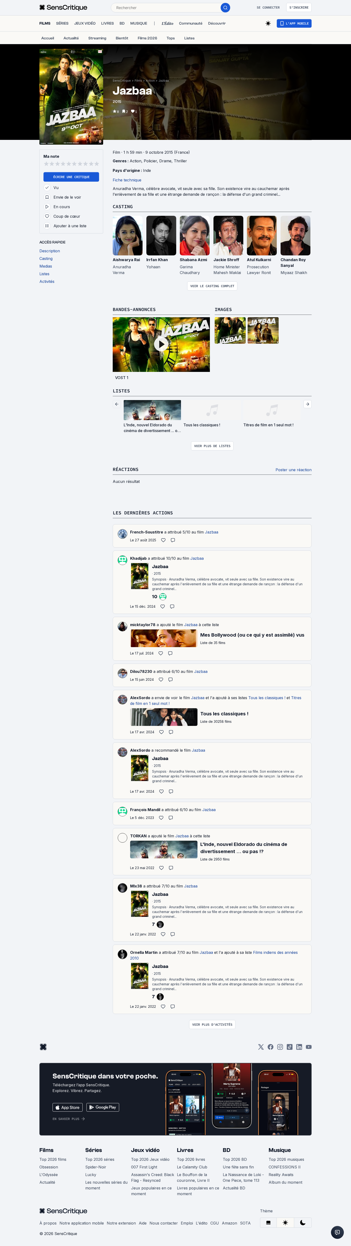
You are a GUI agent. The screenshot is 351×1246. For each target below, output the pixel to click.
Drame (165, 160)
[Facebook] (270, 1048)
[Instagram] (280, 1048)
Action (150, 80)
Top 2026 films (52, 1159)
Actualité (47, 1182)
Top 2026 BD (235, 1159)
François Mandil (145, 809)
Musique (280, 1150)
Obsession (48, 1167)
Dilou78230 (141, 671)
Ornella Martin (144, 952)
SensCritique (122, 80)
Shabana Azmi (193, 259)
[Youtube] (309, 1048)
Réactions (125, 469)
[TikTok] (289, 1048)
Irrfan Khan (157, 259)
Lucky (90, 1174)
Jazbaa (164, 80)
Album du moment (285, 1182)
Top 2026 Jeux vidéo (150, 1159)
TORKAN (138, 836)
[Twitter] (261, 1048)
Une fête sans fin (238, 1167)
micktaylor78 (142, 624)
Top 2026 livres (191, 1159)
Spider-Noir (95, 1167)
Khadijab (138, 558)
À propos (48, 1223)
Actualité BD (234, 1188)
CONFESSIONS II (285, 1167)
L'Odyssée (48, 1174)
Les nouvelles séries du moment (106, 1185)
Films (138, 80)
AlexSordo (140, 697)
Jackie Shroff (226, 259)
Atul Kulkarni (259, 259)
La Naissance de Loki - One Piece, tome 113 (243, 1177)
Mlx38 (136, 886)
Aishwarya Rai (126, 259)
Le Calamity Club (192, 1167)
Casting (123, 206)
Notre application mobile (81, 1223)
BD (226, 1150)
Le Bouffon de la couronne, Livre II (193, 1177)
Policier (150, 160)
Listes (121, 391)
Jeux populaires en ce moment (151, 1191)
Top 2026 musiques (286, 1159)
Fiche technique (127, 180)
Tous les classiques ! (266, 697)
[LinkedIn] (299, 1048)
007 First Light (144, 1167)
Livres (185, 1150)
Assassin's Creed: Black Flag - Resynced (152, 1177)
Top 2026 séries (99, 1159)
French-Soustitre (146, 532)
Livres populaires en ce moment (198, 1191)
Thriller (180, 160)
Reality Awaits (281, 1174)
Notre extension (121, 1223)
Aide (143, 1223)
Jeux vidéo (145, 1150)
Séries (93, 1150)
